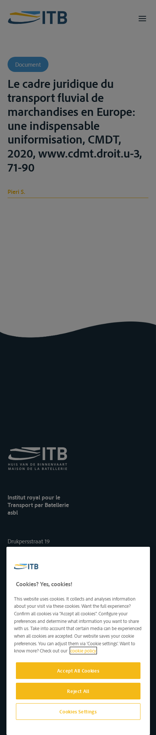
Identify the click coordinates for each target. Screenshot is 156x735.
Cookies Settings (78, 711)
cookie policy (83, 651)
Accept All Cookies (78, 671)
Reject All (78, 691)
